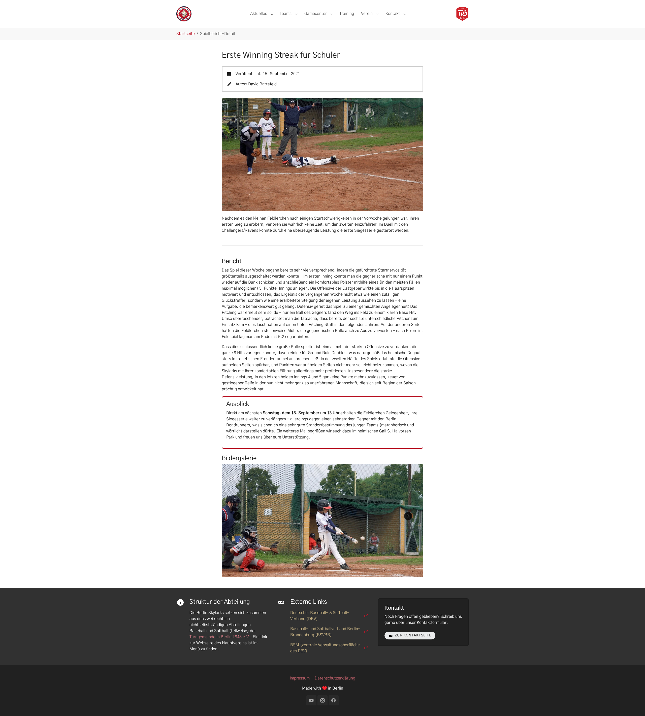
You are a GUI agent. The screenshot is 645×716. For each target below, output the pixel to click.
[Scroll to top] (634, 705)
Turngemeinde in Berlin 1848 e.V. (219, 637)
